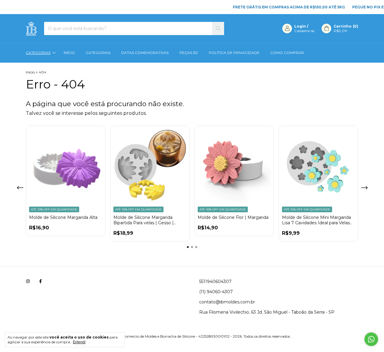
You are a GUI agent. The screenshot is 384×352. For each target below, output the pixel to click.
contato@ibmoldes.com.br (227, 302)
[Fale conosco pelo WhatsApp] (371, 339)
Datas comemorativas (145, 52)
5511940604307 (215, 281)
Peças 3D (188, 52)
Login (300, 26)
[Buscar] (218, 28)
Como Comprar (287, 52)
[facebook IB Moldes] (40, 281)
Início (69, 52)
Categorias (38, 52)
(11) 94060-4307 (216, 291)
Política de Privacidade (234, 52)
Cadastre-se (304, 30)
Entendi (79, 342)
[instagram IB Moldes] (28, 281)
